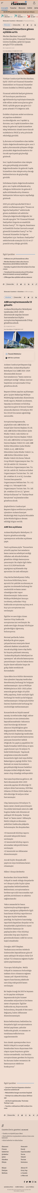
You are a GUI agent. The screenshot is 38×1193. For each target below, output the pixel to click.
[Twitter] (27, 1182)
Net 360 (28, 1189)
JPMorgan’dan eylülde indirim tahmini (18, 277)
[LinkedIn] (35, 1182)
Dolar (19, 15)
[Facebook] (24, 1182)
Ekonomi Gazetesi (9, 21)
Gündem (20, 291)
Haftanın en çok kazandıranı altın (16, 259)
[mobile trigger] (2, 3)
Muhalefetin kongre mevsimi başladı (18, 1093)
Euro (32, 15)
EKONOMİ (24, 1130)
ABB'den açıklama (13, 358)
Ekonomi (19, 21)
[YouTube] (30, 1182)
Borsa (6, 15)
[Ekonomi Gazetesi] (19, 3)
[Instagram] (33, 1182)
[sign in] (34, 3)
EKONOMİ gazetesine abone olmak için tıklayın (19, 12)
